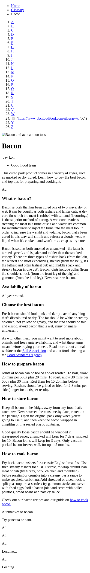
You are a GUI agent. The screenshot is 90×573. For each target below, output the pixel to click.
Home (15, 6)
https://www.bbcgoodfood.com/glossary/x (48, 118)
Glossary (17, 10)
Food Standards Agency (24, 355)
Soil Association (34, 351)
